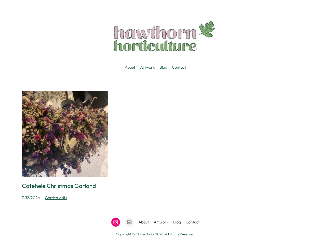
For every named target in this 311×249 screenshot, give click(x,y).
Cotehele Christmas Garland (59, 185)
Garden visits (56, 197)
